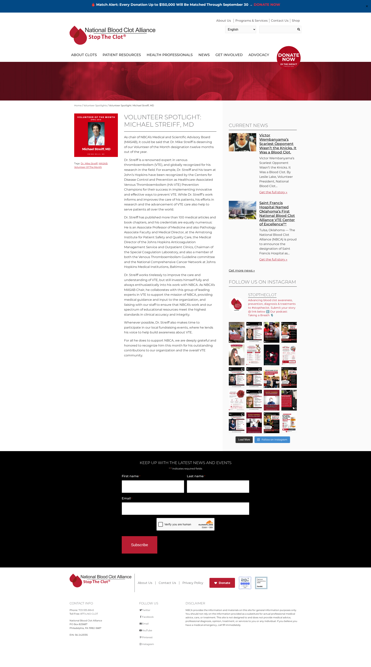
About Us (223, 20)
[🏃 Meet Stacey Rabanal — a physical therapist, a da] (271, 422)
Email (127, 498)
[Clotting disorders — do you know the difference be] (254, 355)
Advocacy (258, 55)
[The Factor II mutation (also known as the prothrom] (236, 400)
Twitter (146, 610)
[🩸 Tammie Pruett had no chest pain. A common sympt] (254, 400)
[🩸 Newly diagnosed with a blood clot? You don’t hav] (236, 332)
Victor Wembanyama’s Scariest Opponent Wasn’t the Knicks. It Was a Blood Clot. (277, 143)
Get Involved (229, 55)
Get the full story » (273, 192)
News (204, 55)
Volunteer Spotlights (95, 105)
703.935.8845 (86, 610)
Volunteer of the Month (88, 167)
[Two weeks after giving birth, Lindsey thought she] (236, 355)
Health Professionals (170, 55)
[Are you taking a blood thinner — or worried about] (271, 400)
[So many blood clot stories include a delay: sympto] (236, 422)
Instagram (148, 644)
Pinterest (147, 637)
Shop (296, 20)
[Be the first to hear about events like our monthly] (289, 400)
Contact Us (279, 20)
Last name (196, 476)
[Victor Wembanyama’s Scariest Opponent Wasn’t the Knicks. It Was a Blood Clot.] (242, 150)
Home (78, 105)
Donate (224, 583)
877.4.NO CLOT (89, 613)
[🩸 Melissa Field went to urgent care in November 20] (254, 332)
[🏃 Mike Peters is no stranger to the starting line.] (289, 332)
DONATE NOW (267, 5)
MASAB (103, 163)
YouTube (147, 630)
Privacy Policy (192, 582)
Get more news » (242, 270)
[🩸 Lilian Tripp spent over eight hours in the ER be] (236, 377)
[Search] (298, 29)
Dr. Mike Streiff (89, 163)
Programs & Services (251, 20)
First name (131, 476)
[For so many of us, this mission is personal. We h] (271, 377)
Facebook (148, 616)
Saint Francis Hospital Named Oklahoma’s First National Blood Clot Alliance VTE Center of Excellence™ (277, 213)
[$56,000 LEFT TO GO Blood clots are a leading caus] (271, 332)
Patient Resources (122, 55)
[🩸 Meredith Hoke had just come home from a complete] (254, 377)
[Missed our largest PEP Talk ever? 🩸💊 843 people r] (289, 422)
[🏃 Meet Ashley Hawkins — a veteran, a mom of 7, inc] (289, 377)
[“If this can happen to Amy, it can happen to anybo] (271, 355)
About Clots (84, 55)
